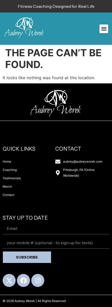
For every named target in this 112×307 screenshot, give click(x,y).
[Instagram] (37, 280)
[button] (103, 28)
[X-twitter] (9, 280)
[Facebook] (23, 280)
